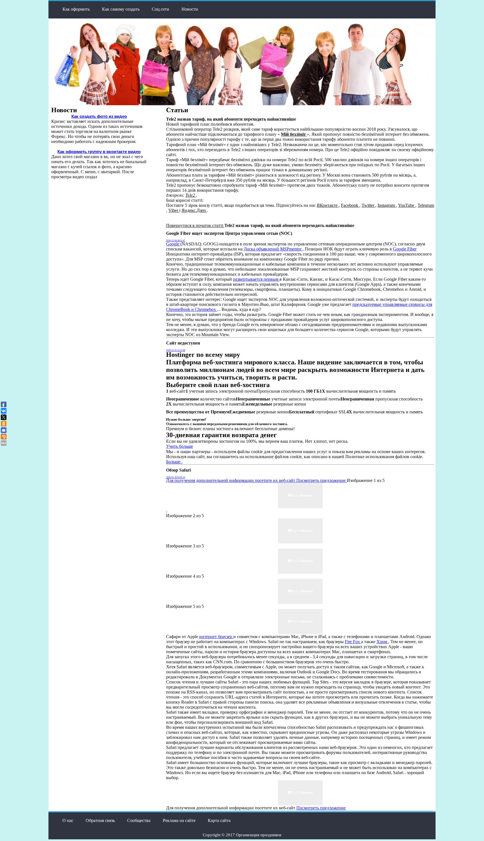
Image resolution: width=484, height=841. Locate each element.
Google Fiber (404, 249)
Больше (174, 461)
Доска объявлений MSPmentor (273, 249)
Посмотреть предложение (321, 480)
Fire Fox (353, 641)
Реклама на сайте (179, 820)
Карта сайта (219, 820)
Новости (190, 9)
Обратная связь (100, 820)
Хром (382, 641)
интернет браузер (216, 636)
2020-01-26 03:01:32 (175, 477)
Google (173, 244)
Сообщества (138, 820)
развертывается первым (256, 279)
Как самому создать (120, 9)
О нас (67, 820)
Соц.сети (160, 9)
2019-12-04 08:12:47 (175, 240)
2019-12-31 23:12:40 (175, 350)
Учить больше (179, 446)
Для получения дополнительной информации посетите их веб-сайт (231, 480)
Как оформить (76, 9)
